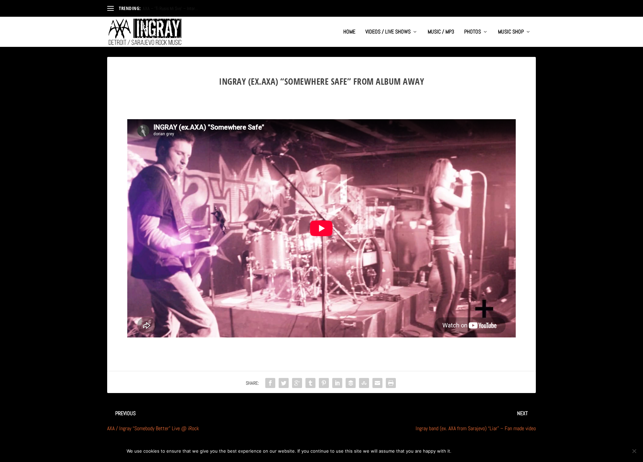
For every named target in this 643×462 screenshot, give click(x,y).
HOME (349, 32)
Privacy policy (494, 451)
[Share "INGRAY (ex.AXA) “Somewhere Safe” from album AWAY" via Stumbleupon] (364, 383)
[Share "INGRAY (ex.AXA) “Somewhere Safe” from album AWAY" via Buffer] (350, 383)
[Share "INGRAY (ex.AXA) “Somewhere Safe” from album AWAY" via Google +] (297, 383)
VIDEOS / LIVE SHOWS (388, 32)
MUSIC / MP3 (441, 32)
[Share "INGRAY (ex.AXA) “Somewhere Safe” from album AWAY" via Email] (377, 383)
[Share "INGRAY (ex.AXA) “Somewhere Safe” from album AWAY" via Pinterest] (324, 383)
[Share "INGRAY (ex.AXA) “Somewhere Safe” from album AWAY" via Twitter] (283, 383)
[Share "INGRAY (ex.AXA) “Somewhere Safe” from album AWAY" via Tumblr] (310, 383)
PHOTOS (472, 32)
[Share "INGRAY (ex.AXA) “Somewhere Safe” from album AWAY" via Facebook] (270, 383)
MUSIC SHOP (511, 32)
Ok (462, 451)
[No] (634, 451)
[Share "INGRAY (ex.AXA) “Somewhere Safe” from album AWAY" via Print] (391, 383)
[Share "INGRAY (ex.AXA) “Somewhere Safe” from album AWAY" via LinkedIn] (337, 383)
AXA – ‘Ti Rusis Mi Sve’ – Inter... (170, 8)
